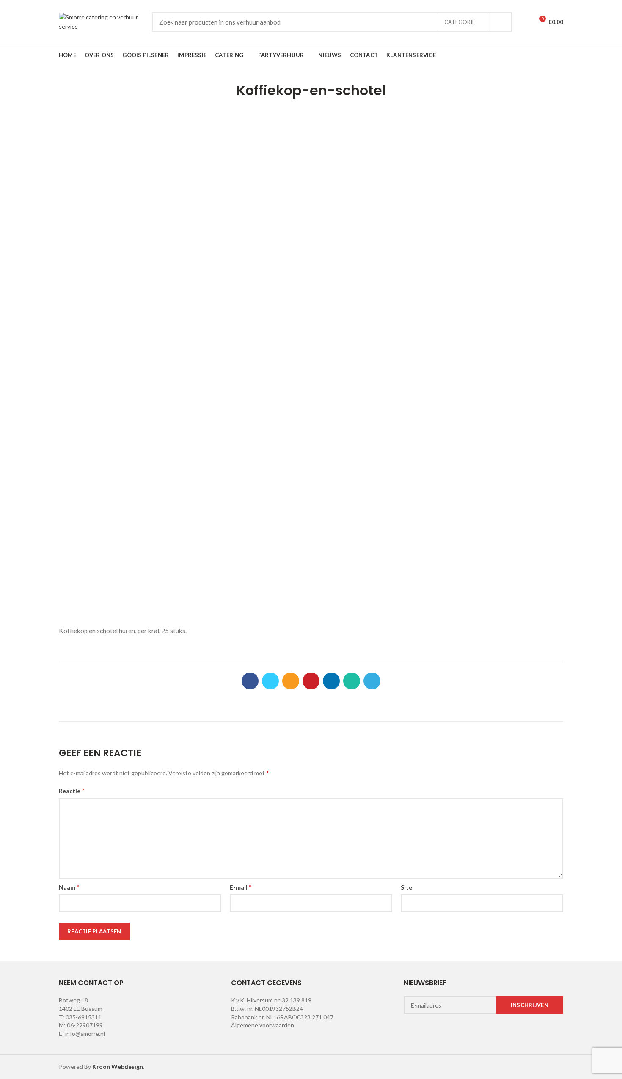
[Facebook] (250, 681)
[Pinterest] (311, 681)
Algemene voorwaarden (262, 1025)
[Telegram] (371, 681)
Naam (69, 887)
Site (406, 887)
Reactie (72, 790)
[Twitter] (270, 681)
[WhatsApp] (351, 681)
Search (500, 22)
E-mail (241, 887)
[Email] (290, 681)
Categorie (459, 22)
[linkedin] (331, 681)
